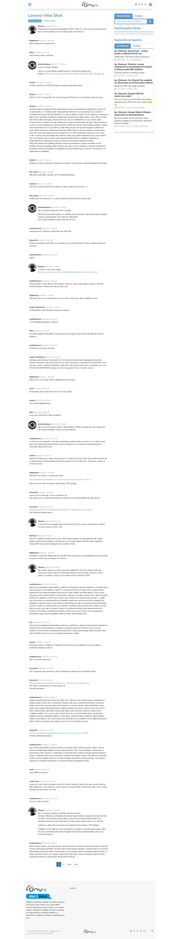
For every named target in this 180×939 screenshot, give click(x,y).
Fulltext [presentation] (138, 16)
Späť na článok (36, 21)
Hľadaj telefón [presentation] (123, 16)
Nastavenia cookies (44, 933)
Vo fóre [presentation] (136, 46)
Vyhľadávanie (150, 21)
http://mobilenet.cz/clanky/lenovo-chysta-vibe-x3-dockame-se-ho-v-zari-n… (60, 479)
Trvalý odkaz (53, 39)
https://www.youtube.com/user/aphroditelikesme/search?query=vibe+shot (68, 272)
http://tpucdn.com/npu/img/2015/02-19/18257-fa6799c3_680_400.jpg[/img (73, 74)
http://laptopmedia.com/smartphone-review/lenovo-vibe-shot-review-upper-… (61, 510)
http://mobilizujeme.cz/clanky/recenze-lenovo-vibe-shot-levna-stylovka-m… (59, 683)
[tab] (123, 16)
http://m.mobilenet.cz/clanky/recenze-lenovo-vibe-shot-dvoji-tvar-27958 (58, 733)
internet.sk (44, 931)
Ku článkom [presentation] (123, 46)
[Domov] (90, 4)
